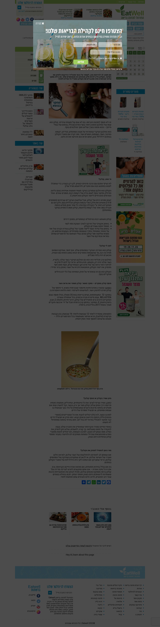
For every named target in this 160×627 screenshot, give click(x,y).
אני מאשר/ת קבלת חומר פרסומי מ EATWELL (104, 58)
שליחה (81, 62)
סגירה (39, 23)
